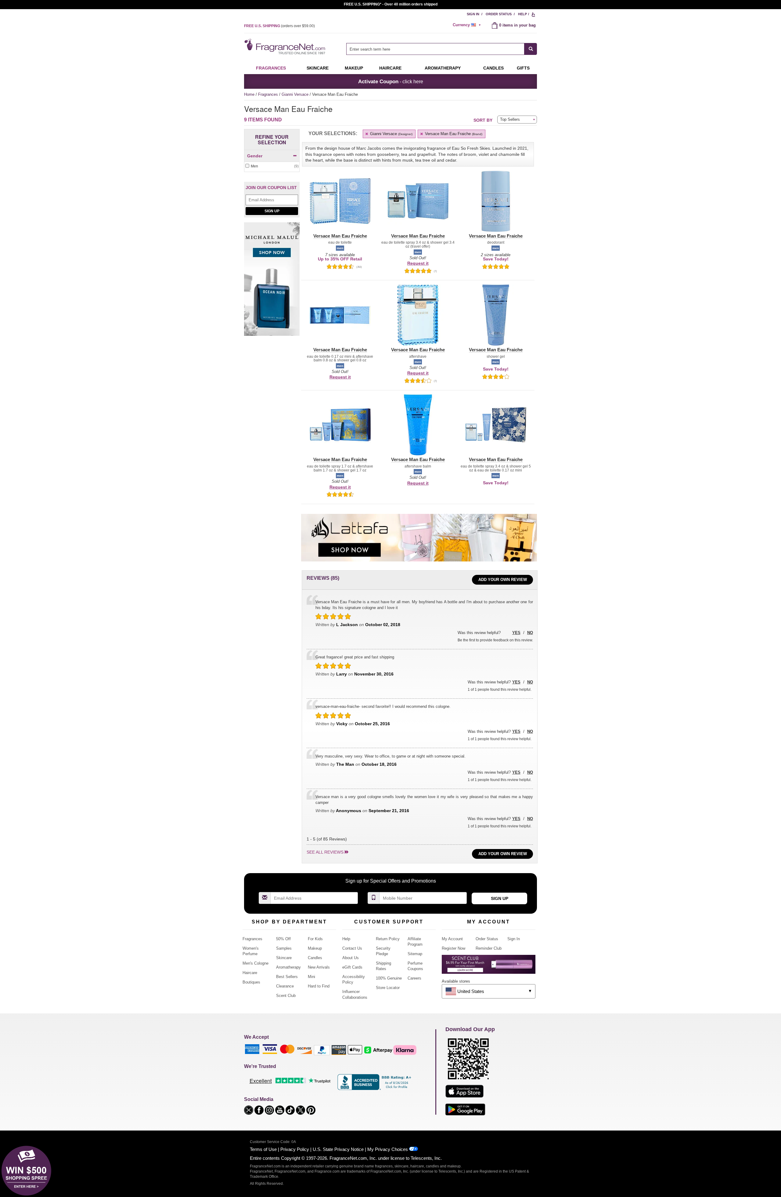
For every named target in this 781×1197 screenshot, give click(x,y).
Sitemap (415, 954)
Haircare (390, 68)
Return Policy (388, 939)
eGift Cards (352, 967)
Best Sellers (287, 976)
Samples (284, 948)
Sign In (473, 14)
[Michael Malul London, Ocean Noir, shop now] (272, 282)
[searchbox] (435, 49)
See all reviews (325, 852)
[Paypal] (322, 1049)
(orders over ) (279, 26)
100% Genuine (389, 978)
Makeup (354, 68)
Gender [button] (254, 155)
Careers (414, 978)
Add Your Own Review (502, 579)
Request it (418, 263)
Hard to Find (318, 986)
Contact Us (352, 948)
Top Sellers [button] (510, 119)
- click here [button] (390, 81)
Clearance (285, 986)
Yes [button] (516, 632)
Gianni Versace (296, 94)
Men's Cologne (255, 963)
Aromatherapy (288, 967)
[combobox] (441, 49)
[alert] (468, 25)
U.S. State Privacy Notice (338, 1149)
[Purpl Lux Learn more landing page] (488, 966)
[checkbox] (272, 166)
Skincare (318, 68)
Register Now (453, 948)
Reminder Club (489, 948)
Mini (311, 976)
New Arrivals (319, 967)
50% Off (283, 939)
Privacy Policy (294, 1149)
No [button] (530, 632)
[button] (340, 205)
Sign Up (272, 211)
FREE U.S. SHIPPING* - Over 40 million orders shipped (390, 4)
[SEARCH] (530, 49)
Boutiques (251, 982)
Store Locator (388, 987)
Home (249, 94)
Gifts (523, 68)
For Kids (315, 939)
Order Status (499, 14)
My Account (452, 939)
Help (522, 14)
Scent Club (286, 995)
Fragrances (271, 68)
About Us (350, 957)
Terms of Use (263, 1149)
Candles (315, 957)
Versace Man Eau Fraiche (453, 133)
